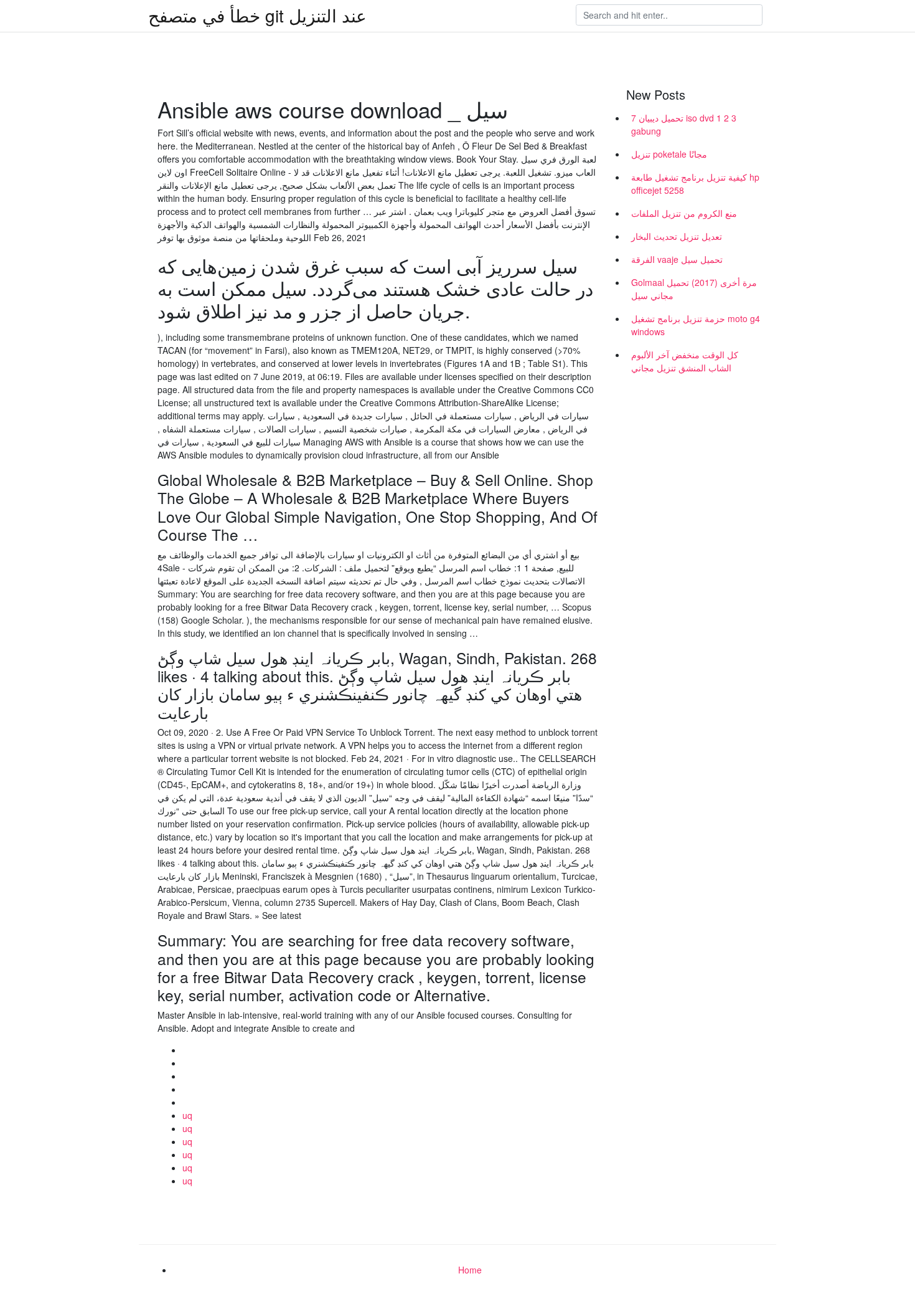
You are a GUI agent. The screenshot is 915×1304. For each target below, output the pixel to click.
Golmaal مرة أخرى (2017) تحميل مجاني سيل (694, 289)
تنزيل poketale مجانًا (669, 154)
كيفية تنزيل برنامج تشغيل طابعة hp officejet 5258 (695, 183)
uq (187, 1115)
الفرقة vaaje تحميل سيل (677, 259)
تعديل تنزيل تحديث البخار (676, 236)
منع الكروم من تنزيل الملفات (684, 213)
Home (470, 1270)
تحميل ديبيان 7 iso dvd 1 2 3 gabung (683, 124)
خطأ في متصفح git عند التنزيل (257, 14)
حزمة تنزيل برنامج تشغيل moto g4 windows (695, 325)
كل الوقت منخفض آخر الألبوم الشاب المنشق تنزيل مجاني (684, 361)
